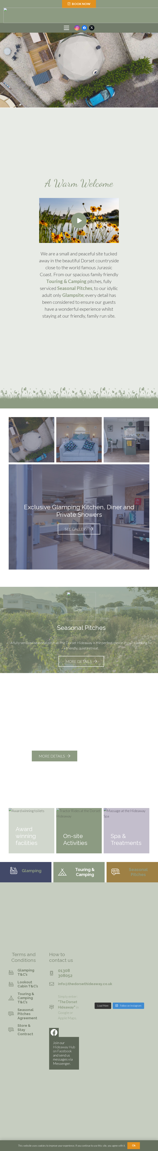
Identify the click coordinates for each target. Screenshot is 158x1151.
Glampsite (72, 295)
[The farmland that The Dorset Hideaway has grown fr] (142, 967)
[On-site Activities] (79, 831)
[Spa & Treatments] (126, 831)
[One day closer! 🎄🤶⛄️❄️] (111, 967)
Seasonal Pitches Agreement (27, 1014)
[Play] (79, 220)
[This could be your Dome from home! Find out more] (127, 986)
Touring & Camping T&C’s (26, 998)
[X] (91, 28)
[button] (66, 28)
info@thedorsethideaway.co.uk (85, 984)
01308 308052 (65, 973)
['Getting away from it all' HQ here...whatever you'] (111, 986)
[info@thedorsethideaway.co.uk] (53, 984)
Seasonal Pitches (74, 288)
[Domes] (31, 440)
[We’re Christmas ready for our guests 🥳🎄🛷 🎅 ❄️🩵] (96, 957)
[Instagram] (77, 28)
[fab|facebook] (54, 1032)
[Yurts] (79, 440)
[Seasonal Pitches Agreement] (13, 1014)
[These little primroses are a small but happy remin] (142, 986)
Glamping (31, 870)
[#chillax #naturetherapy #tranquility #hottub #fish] (142, 957)
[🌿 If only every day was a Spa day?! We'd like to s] (111, 976)
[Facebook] (84, 28)
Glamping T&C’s (26, 972)
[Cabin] (126, 440)
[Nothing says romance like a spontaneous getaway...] (127, 976)
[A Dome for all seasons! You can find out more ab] (96, 976)
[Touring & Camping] (65, 872)
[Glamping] (16, 870)
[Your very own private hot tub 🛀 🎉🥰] (127, 967)
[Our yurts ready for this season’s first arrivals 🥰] (96, 967)
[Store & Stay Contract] (13, 1030)
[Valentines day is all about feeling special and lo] (96, 986)
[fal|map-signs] (53, 1007)
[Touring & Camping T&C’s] (13, 998)
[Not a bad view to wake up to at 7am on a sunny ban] (127, 957)
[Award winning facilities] (31, 831)
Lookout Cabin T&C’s (28, 984)
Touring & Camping (66, 281)
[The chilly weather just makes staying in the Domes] (142, 995)
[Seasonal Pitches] (118, 872)
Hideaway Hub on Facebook (64, 1049)
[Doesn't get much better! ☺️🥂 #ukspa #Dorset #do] (96, 995)
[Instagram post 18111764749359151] (127, 995)
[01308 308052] (53, 973)
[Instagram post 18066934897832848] (111, 957)
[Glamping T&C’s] (13, 972)
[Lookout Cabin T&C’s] (13, 984)
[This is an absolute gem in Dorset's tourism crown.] (111, 995)
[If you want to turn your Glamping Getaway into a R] (142, 976)
